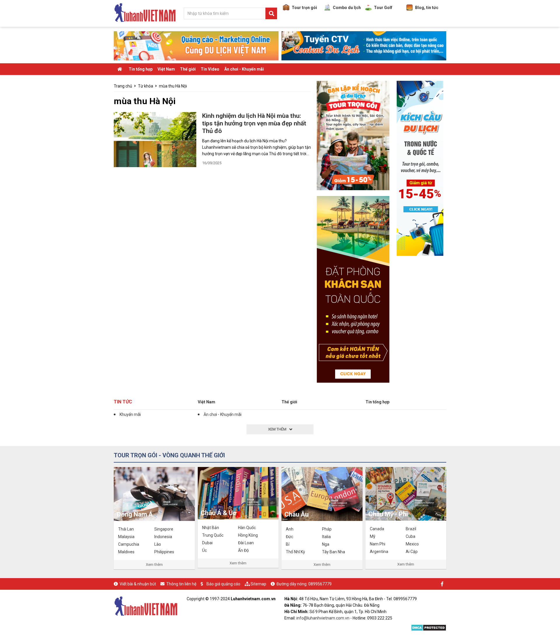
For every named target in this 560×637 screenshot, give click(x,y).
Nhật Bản (210, 527)
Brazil (411, 528)
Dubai (207, 542)
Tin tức (123, 402)
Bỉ (287, 544)
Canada (377, 528)
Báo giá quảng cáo (223, 584)
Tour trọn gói (304, 7)
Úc (204, 550)
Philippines (164, 552)
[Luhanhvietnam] (146, 605)
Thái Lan (126, 529)
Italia (326, 536)
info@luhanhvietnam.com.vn (322, 618)
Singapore (163, 529)
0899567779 (320, 584)
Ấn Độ (243, 550)
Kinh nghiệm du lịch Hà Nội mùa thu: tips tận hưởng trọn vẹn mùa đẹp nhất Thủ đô (254, 123)
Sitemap (258, 584)
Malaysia (126, 536)
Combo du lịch (347, 7)
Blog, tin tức (426, 7)
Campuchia (128, 544)
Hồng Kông (248, 535)
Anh (289, 529)
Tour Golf (383, 7)
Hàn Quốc (247, 527)
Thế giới (188, 69)
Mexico (412, 544)
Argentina (379, 551)
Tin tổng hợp (141, 69)
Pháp (327, 529)
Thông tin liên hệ (181, 584)
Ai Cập (412, 551)
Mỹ (372, 536)
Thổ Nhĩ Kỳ (295, 552)
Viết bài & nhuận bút (138, 584)
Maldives (126, 552)
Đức (289, 536)
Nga (325, 544)
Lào (157, 544)
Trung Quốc (212, 535)
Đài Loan (246, 542)
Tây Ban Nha (333, 552)
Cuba (410, 536)
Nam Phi (377, 544)
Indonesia (163, 536)
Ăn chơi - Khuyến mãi (244, 69)
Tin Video (210, 69)
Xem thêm (154, 564)
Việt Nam (166, 69)
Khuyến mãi (130, 414)
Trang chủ (123, 86)
